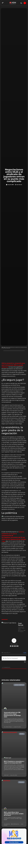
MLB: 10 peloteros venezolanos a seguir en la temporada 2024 (14, 762)
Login (24, 652)
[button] (3, 3)
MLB (4, 347)
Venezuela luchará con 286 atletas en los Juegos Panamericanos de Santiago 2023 (12, 715)
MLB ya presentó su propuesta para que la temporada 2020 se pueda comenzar (13, 365)
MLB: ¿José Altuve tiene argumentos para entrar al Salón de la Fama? (13, 813)
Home (2, 347)
